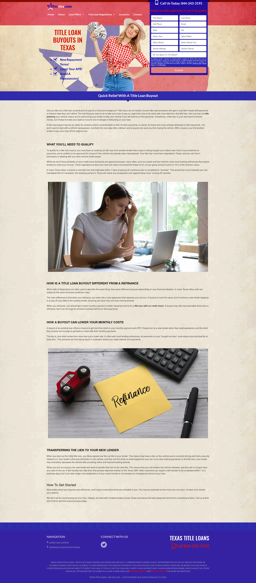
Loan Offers (75, 14)
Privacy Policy (159, 571)
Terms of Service (138, 571)
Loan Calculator (59, 542)
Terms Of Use (197, 63)
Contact (137, 14)
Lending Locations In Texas (64, 547)
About (61, 14)
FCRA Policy (162, 65)
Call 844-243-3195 (192, 545)
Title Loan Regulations (100, 14)
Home (51, 14)
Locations (124, 14)
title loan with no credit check (149, 305)
